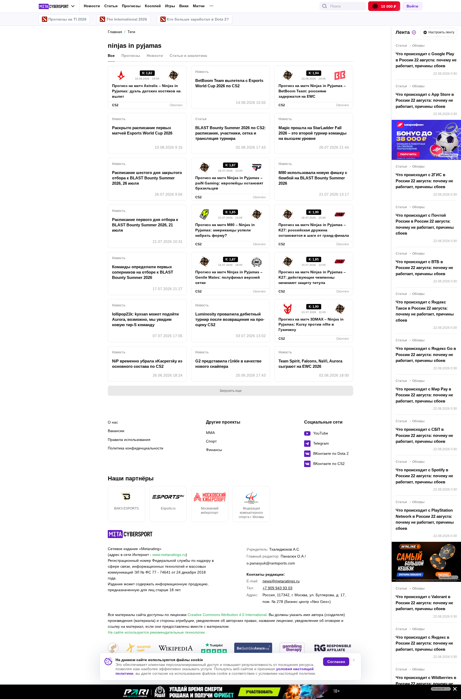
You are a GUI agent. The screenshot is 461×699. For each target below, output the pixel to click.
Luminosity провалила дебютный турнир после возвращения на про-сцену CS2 (229, 319)
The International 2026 (126, 19)
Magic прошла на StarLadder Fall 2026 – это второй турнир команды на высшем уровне (313, 133)
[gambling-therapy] (292, 648)
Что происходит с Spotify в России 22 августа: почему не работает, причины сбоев (424, 476)
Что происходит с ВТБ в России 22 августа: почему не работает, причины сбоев (424, 267)
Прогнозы (131, 6)
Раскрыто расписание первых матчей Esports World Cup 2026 (142, 130)
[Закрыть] (453, 690)
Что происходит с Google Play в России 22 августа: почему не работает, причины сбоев (426, 60)
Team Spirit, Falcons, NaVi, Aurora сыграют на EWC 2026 (310, 364)
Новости (92, 6)
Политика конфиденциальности (135, 448)
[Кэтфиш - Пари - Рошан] (230, 692)
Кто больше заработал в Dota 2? (198, 19)
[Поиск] (324, 6)
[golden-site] (138, 648)
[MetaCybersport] (130, 534)
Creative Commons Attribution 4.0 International (227, 615)
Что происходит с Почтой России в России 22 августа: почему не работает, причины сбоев (425, 224)
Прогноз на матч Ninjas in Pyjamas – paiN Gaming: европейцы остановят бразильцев (229, 183)
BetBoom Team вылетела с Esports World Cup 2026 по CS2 (229, 83)
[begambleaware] (253, 648)
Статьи (111, 6)
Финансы (214, 450)
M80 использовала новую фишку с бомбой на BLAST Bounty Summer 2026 (313, 177)
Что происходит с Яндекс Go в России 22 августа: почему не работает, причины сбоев (426, 354)
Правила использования (129, 439)
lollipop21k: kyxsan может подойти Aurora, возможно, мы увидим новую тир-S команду (145, 319)
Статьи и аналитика (188, 55)
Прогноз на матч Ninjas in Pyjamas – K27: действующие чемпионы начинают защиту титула (312, 277)
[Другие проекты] (56, 6)
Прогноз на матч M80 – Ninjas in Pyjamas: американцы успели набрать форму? (225, 230)
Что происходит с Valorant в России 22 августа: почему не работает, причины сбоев (424, 602)
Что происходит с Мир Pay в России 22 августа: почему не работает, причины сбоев (424, 395)
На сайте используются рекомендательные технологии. (157, 632)
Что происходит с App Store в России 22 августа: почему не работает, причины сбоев (425, 100)
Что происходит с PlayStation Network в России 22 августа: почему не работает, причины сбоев (425, 519)
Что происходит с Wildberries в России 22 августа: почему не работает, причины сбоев (426, 683)
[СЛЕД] (353, 503)
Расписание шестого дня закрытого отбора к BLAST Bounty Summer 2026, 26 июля (147, 177)
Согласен (336, 661)
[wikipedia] (176, 648)
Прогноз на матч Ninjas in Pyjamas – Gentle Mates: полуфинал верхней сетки (229, 277)
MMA (210, 433)
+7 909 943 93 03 (277, 588)
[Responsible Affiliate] (332, 648)
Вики (184, 6)
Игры (170, 6)
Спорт (211, 441)
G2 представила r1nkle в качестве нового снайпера (228, 364)
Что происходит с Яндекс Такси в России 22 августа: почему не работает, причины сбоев (425, 311)
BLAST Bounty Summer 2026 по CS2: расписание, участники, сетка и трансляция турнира (230, 133)
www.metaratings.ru (169, 554)
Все (111, 55)
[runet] (113, 648)
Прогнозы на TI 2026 (67, 19)
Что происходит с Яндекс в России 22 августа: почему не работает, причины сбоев (424, 643)
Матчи (199, 6)
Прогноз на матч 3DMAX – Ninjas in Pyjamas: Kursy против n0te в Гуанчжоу (311, 324)
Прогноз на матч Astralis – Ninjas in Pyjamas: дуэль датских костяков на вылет (146, 91)
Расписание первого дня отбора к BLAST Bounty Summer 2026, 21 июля (145, 224)
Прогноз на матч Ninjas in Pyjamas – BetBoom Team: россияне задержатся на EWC (312, 91)
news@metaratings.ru (281, 581)
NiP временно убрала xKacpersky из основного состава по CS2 (147, 364)
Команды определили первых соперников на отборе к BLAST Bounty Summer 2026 (142, 272)
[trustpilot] (214, 648)
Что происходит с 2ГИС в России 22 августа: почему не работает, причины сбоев (424, 180)
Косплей (153, 6)
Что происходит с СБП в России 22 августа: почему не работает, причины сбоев (424, 435)
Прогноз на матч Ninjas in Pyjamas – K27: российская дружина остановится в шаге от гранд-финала (314, 230)
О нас (113, 422)
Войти (412, 6)
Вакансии (116, 431)
